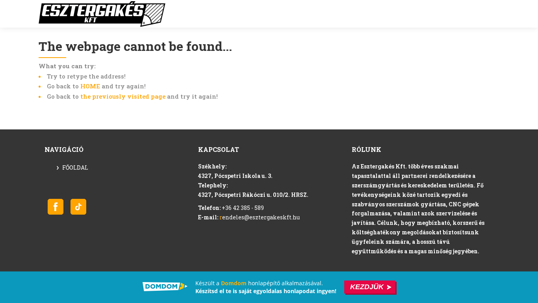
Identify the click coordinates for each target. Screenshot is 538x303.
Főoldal (75, 167)
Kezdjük (367, 287)
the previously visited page (122, 96)
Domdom (234, 283)
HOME (90, 86)
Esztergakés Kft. (102, 14)
